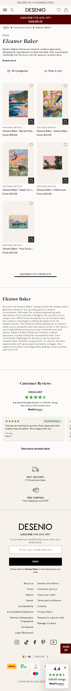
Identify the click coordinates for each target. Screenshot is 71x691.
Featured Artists (23, 27)
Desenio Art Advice (48, 583)
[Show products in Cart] (66, 10)
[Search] (12, 10)
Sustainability (26, 606)
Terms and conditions (49, 600)
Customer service (47, 589)
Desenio (45, 681)
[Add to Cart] (31, 122)
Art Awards (27, 627)
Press (30, 589)
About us (29, 583)
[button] (57, 676)
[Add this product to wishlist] (31, 86)
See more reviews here (35, 448)
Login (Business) (24, 632)
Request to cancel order (50, 617)
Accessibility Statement (20, 611)
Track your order (46, 594)
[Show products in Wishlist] (58, 10)
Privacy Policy (31, 569)
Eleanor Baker (43, 27)
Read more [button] (9, 60)
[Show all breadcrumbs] (6, 27)
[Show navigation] (5, 10)
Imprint (30, 594)
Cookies (42, 606)
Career (30, 600)
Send (35, 561)
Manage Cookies (46, 623)
